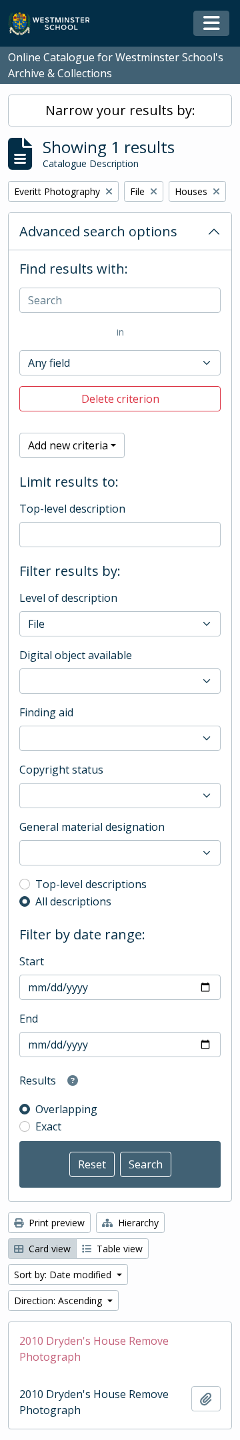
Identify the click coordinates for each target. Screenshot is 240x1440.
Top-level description (72, 508)
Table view (118, 1248)
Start (31, 961)
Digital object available (75, 655)
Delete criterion (120, 398)
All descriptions (73, 901)
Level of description (68, 598)
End (28, 1018)
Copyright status (61, 769)
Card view (48, 1248)
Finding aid (46, 712)
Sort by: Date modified (64, 1274)
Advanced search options (98, 231)
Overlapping (66, 1109)
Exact (48, 1126)
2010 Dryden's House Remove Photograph (94, 1348)
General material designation (92, 827)
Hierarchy (137, 1222)
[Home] (55, 24)
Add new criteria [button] (68, 445)
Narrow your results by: (120, 110)
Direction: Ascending (59, 1300)
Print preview (55, 1222)
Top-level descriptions (91, 884)
